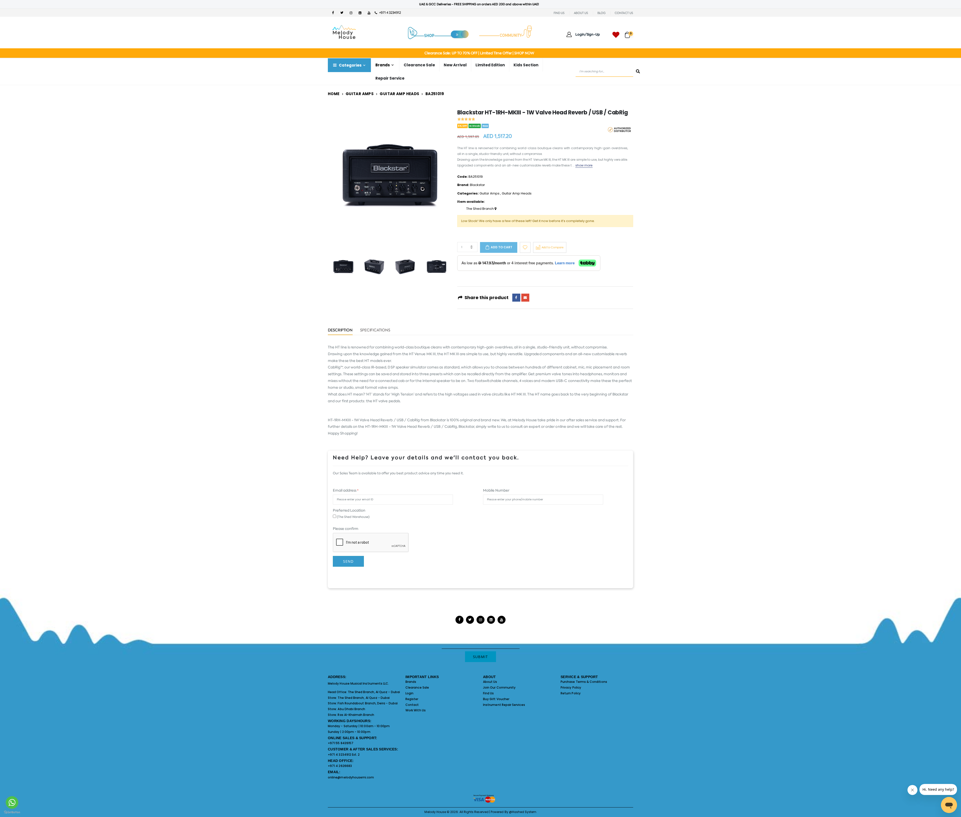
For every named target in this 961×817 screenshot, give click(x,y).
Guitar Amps (360, 93)
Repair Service (389, 78)
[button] (629, 32)
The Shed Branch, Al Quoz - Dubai (374, 692)
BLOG (601, 13)
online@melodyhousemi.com (351, 777)
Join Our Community (499, 687)
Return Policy (571, 693)
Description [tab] (340, 330)
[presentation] (340, 176)
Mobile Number (496, 490)
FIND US (559, 13)
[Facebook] (516, 298)
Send (348, 561)
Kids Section (526, 65)
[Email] (525, 298)
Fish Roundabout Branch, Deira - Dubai (367, 703)
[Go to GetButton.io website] (12, 811)
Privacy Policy (571, 687)
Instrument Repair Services (504, 705)
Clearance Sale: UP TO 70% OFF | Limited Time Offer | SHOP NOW (479, 53)
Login (409, 693)
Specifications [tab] (375, 330)
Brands (410, 682)
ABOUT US (581, 13)
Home (334, 93)
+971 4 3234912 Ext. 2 (344, 754)
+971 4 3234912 (389, 13)
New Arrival (455, 65)
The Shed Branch (480, 209)
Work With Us (415, 710)
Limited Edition (490, 65)
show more (584, 165)
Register (411, 699)
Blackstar (477, 184)
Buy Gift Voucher (496, 699)
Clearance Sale (419, 65)
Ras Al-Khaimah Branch (356, 715)
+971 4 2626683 (340, 766)
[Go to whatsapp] (12, 802)
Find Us (488, 693)
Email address (345, 490)
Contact (412, 705)
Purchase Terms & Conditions (584, 682)
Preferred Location (349, 510)
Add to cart (501, 247)
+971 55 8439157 (340, 743)
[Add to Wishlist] (525, 247)
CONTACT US (624, 13)
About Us (490, 682)
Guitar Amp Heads (399, 93)
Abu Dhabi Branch (351, 709)
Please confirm (345, 528)
